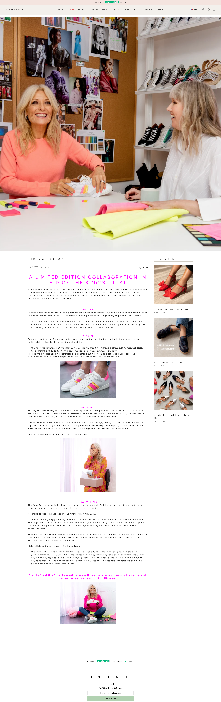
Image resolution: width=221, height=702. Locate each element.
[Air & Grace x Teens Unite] (173, 337)
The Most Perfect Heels (171, 309)
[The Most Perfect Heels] (173, 284)
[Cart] (214, 9)
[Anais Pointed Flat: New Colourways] (173, 390)
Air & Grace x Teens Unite (173, 362)
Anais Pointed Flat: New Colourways (171, 416)
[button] (62, 9)
